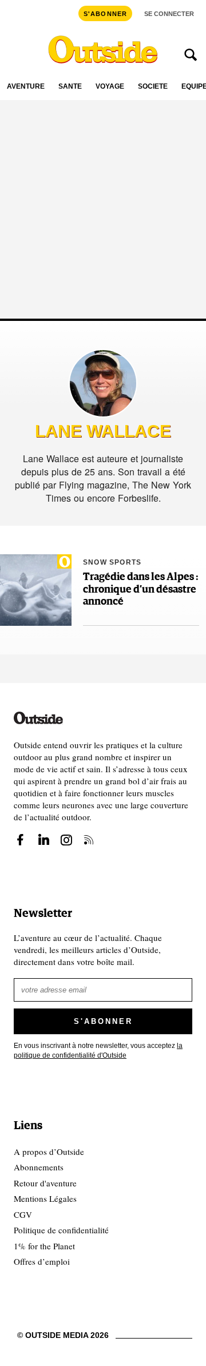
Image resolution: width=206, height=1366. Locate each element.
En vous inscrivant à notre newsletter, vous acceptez (98, 1050)
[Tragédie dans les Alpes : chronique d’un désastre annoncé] (36, 590)
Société (153, 86)
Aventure (26, 86)
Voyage (110, 86)
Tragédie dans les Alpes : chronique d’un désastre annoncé (141, 589)
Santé (70, 86)
